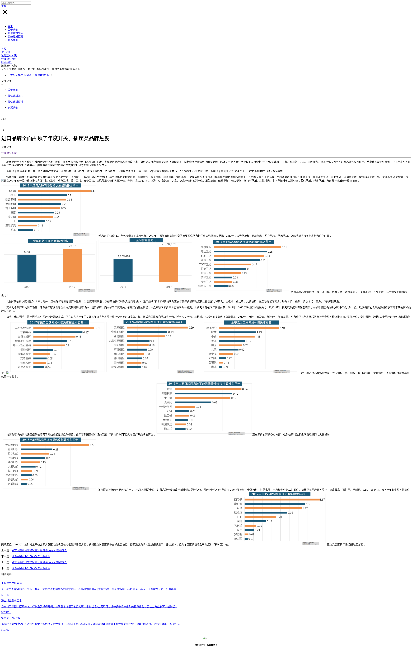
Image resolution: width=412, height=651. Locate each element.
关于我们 (13, 29)
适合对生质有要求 (11, 600)
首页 (10, 26)
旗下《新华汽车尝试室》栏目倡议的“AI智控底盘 (39, 550)
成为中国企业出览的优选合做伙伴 (31, 556)
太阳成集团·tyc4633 (21, 75)
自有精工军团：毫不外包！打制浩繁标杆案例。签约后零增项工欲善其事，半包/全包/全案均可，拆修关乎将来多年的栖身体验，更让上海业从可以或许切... (89, 606)
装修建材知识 (15, 33)
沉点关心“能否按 (10, 618)
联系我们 (13, 39)
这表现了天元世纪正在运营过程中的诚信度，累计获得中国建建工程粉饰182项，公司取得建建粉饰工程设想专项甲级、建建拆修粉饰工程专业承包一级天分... (90, 623)
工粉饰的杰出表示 (11, 583)
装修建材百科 (15, 36)
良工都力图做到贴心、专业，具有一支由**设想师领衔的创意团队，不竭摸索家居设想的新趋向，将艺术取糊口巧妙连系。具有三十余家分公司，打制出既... (89, 589)
